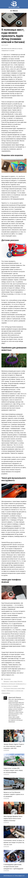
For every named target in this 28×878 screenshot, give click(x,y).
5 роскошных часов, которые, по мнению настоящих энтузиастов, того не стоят (14, 842)
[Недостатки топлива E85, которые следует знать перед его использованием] (14, 765)
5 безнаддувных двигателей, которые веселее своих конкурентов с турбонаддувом (13, 866)
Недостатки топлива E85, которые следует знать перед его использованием (13, 770)
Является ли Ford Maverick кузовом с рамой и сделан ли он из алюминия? (14, 794)
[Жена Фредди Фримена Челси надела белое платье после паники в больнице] (14, 813)
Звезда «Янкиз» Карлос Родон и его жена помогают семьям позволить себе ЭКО (14, 746)
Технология (7, 679)
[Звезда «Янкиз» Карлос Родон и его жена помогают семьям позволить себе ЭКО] (14, 741)
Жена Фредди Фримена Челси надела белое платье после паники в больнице (13, 818)
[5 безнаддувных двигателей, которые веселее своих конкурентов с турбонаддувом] (14, 861)
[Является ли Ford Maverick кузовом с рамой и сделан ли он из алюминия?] (14, 789)
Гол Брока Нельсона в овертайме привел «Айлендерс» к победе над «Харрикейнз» (13, 691)
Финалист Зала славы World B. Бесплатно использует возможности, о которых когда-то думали (13, 684)
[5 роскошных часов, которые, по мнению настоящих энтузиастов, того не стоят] (14, 837)
